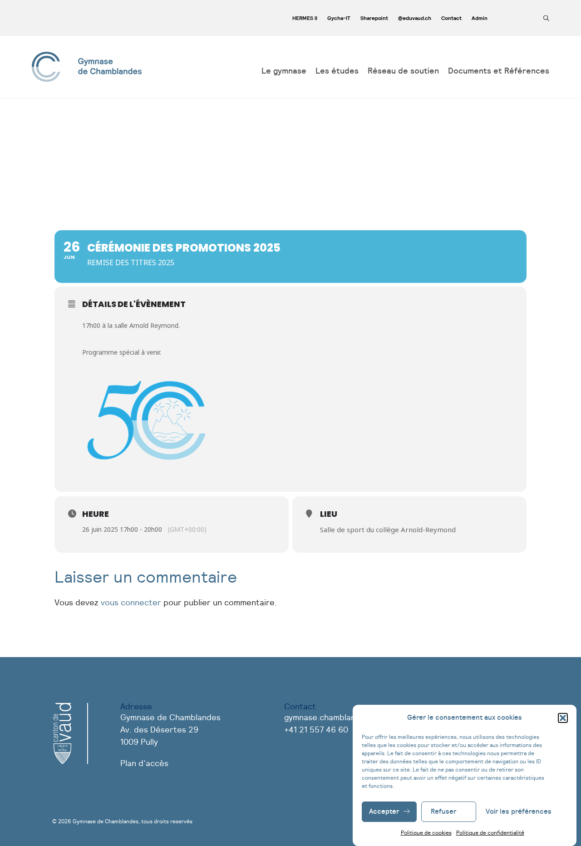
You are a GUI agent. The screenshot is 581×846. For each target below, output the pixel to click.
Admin (479, 18)
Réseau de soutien (403, 71)
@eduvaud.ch (414, 18)
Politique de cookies (426, 833)
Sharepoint (374, 18)
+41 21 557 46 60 (316, 730)
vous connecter (131, 603)
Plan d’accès (144, 764)
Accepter (384, 811)
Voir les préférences (518, 811)
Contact (451, 18)
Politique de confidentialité (490, 833)
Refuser (443, 811)
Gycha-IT (338, 18)
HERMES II (304, 18)
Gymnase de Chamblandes (105, 821)
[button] (562, 717)
